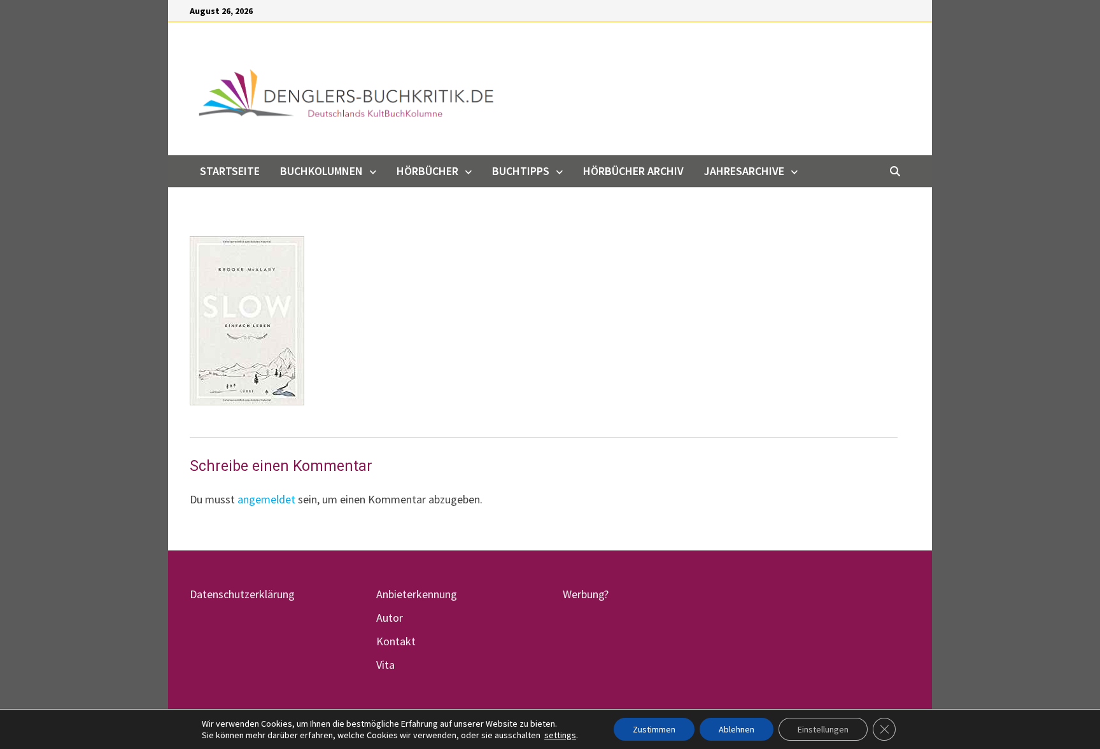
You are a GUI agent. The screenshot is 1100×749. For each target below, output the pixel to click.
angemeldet (266, 499)
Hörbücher (427, 171)
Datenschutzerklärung (242, 594)
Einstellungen (823, 729)
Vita (385, 664)
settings (560, 735)
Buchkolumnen (321, 171)
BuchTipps (520, 171)
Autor (389, 617)
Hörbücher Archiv (633, 171)
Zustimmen (654, 729)
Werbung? (586, 594)
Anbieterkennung (416, 594)
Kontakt (396, 641)
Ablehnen (736, 729)
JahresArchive (744, 171)
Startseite (230, 171)
